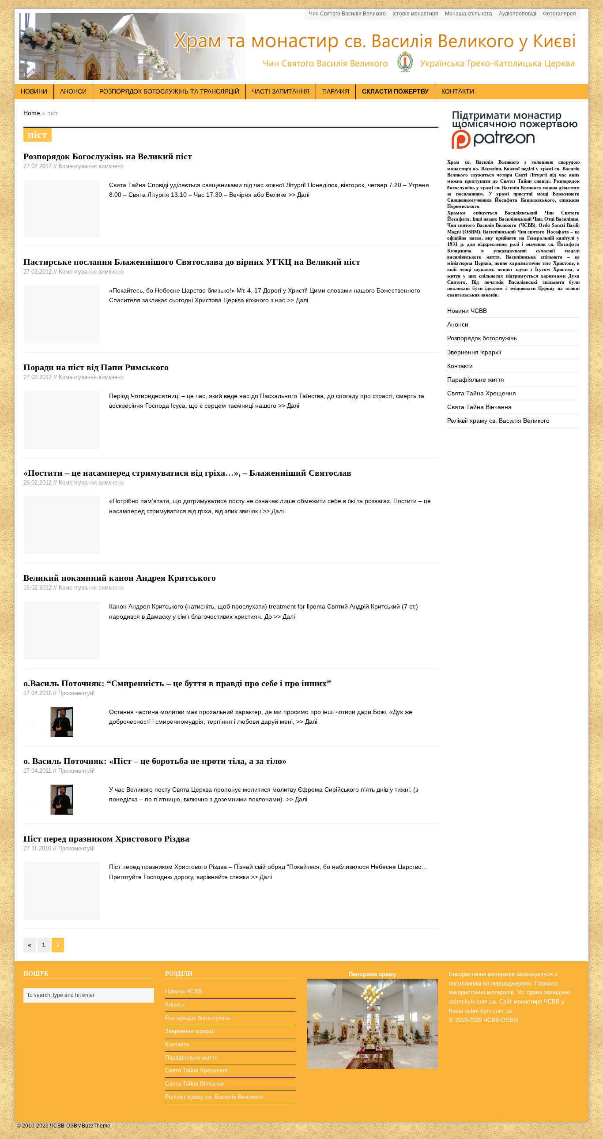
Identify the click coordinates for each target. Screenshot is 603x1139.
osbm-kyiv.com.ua (472, 1001)
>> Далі (298, 194)
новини (34, 91)
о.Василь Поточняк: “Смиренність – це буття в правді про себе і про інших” (177, 683)
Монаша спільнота (468, 14)
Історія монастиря (415, 14)
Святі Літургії (531, 174)
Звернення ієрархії (474, 352)
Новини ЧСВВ (467, 310)
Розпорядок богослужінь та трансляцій (169, 91)
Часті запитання (280, 91)
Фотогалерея (559, 14)
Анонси (457, 324)
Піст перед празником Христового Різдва (106, 838)
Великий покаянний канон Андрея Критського (119, 578)
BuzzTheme (96, 1126)
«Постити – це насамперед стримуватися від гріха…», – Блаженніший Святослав (187, 472)
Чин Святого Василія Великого (347, 14)
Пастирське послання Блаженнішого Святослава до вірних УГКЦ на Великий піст (191, 262)
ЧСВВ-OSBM (500, 1020)
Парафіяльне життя (475, 379)
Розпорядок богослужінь (482, 338)
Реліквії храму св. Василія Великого (498, 420)
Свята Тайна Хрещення (481, 393)
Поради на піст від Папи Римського (96, 367)
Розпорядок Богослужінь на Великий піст (107, 156)
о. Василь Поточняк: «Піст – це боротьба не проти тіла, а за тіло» (154, 761)
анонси (73, 91)
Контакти (457, 91)
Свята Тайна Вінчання (479, 406)
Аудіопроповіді (517, 14)
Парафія (335, 91)
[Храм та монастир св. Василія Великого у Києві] (301, 74)
